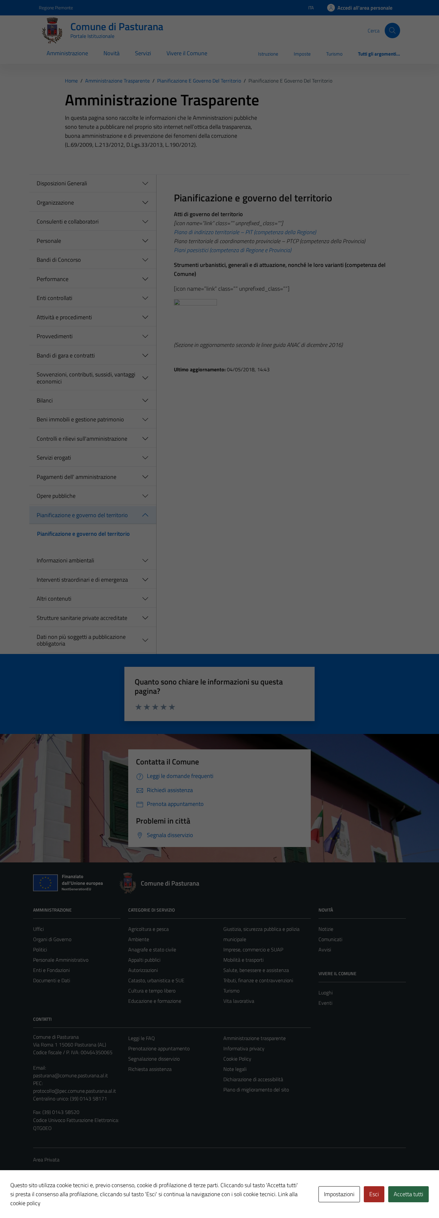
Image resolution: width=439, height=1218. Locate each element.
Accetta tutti (408, 1194)
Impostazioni (339, 1194)
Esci (374, 1194)
